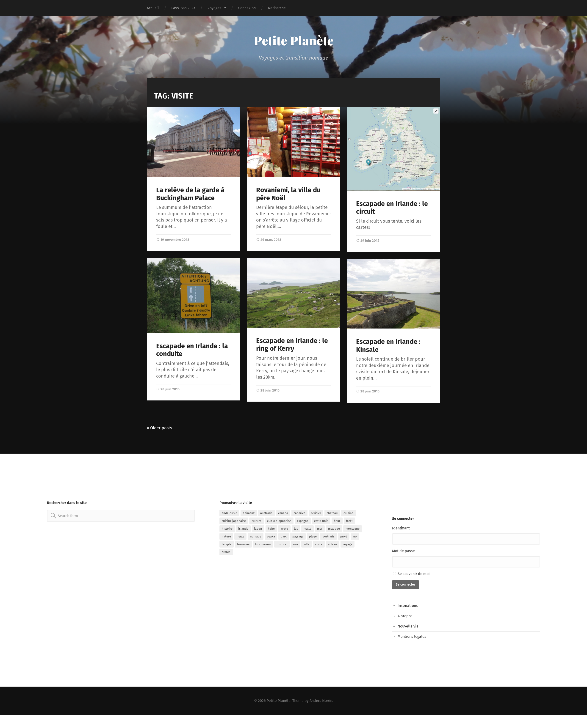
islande (243, 528)
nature (226, 536)
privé (343, 536)
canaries (299, 513)
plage (313, 536)
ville (306, 544)
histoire (227, 528)
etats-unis (321, 521)
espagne (302, 521)
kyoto (284, 528)
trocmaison (263, 544)
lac (296, 528)
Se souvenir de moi (413, 574)
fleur (337, 521)
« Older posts (159, 427)
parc (284, 536)
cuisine (348, 513)
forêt (349, 521)
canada (283, 513)
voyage (347, 544)
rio (355, 536)
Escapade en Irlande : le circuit (392, 208)
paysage (297, 536)
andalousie (229, 513)
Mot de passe (403, 551)
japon (258, 528)
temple (226, 544)
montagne (353, 528)
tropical (282, 544)
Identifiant (401, 528)
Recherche (277, 8)
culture (256, 521)
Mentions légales (412, 636)
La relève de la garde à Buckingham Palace (190, 194)
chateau (332, 513)
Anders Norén (321, 701)
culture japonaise (279, 521)
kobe (271, 528)
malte (307, 528)
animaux (249, 513)
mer (319, 528)
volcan (332, 544)
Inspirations (408, 605)
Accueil (153, 8)
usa (295, 544)
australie (266, 513)
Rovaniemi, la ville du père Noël (288, 194)
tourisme (243, 544)
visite (318, 544)
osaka (271, 536)
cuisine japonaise (234, 521)
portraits (328, 536)
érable (226, 552)
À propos (405, 616)
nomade (255, 536)
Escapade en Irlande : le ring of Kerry (292, 345)
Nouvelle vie (408, 626)
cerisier (316, 513)
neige (240, 536)
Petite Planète (293, 40)
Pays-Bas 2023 (183, 8)
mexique (334, 528)
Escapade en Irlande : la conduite (192, 350)
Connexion (247, 8)
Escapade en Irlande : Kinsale (388, 346)
